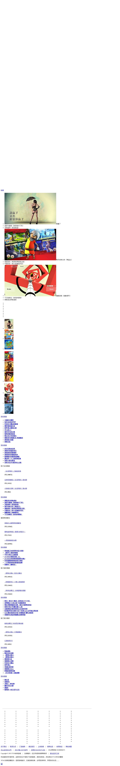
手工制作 (43, 720)
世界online (43, 743)
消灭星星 (43, 713)
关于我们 (4, 746)
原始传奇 (77, 741)
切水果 (76, 732)
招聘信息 (50, 746)
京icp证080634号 (6, 750)
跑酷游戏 (77, 737)
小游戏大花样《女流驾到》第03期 (15, 488)
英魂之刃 (65, 737)
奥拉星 (64, 717)
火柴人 (53, 722)
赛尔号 (76, 713)
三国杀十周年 (11, 732)
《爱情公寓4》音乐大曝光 (13, 573)
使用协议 (59, 746)
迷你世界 (10, 717)
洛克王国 (10, 715)
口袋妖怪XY (8, 640)
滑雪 (30, 726)
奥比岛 (20, 724)
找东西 (9, 730)
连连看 (20, 718)
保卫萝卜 (10, 722)
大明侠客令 (55, 720)
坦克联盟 (10, 713)
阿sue (31, 720)
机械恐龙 (54, 730)
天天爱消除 (11, 720)
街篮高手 (65, 743)
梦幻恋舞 (32, 741)
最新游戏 (65, 732)
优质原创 (43, 737)
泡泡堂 (20, 720)
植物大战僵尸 (78, 711)
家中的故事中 (33, 735)
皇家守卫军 (77, 717)
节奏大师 (54, 715)
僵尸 (30, 717)
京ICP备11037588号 (21, 750)
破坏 (52, 739)
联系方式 (13, 746)
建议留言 (32, 746)
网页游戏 (54, 718)
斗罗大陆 (43, 715)
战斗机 (42, 717)
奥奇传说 (54, 717)
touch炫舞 (77, 734)
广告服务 (22, 746)
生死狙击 (10, 739)
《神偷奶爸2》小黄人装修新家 (14, 582)
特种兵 (53, 735)
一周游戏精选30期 (10, 540)
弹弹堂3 (65, 741)
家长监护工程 (54, 753)
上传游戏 (41, 746)
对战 (41, 739)
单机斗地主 (66, 713)
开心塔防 (77, 730)
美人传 (20, 743)
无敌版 (42, 735)
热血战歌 (43, 711)
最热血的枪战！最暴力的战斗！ (15, 531)
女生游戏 (10, 737)
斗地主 (64, 711)
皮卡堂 (20, 717)
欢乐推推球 (55, 734)
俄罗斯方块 (55, 732)
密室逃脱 (32, 722)
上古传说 (21, 715)
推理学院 (10, 743)
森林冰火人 (66, 715)
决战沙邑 (21, 734)
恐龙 (30, 724)
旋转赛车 (21, 737)
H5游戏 (9, 711)
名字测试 (32, 713)
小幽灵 (64, 726)
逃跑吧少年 (55, 711)
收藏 (2, 190)
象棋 (41, 718)
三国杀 (20, 711)
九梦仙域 (21, 730)
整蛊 (63, 718)
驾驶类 (53, 741)
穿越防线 (32, 739)
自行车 (31, 737)
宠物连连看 (11, 734)
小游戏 (31, 715)
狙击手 (53, 724)
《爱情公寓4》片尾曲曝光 (13, 632)
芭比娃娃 (43, 732)
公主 (63, 722)
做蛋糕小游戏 (22, 735)
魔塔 (30, 732)
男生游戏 (65, 735)
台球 (63, 728)
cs (7, 724)
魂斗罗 (31, 718)
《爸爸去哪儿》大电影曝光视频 (15, 590)
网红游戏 (10, 735)
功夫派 (42, 734)
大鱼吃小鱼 (22, 732)
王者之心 (65, 734)
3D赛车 (76, 715)
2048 (8, 718)
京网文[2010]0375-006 (38, 750)
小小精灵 (54, 743)
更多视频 (4, 416)
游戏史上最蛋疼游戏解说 (12, 523)
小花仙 (76, 722)
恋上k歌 (65, 739)
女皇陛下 (54, 713)
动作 (19, 722)
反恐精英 (65, 720)
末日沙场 (10, 726)
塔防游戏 (43, 741)
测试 (75, 728)
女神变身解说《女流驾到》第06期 (15, 480)
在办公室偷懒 (33, 730)
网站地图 (69, 746)
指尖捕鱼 (77, 739)
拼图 (30, 734)
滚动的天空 (77, 726)
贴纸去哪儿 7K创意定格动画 (13, 623)
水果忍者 (43, 722)
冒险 (41, 724)
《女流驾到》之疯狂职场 (12, 471)
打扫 (19, 741)
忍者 (75, 724)
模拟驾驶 (65, 730)
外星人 (9, 741)
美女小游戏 (77, 720)
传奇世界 (54, 737)
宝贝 (75, 735)
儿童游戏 (43, 730)
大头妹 (20, 726)
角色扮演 (77, 718)
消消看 (20, 713)
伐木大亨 (32, 743)
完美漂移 (21, 739)
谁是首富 (32, 711)
